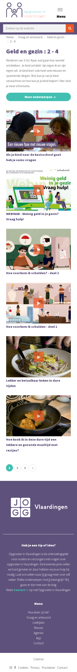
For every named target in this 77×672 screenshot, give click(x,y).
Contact (19, 590)
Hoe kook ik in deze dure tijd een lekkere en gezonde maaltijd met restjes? (32, 444)
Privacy (35, 668)
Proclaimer (48, 668)
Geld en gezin (55, 37)
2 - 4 (12, 41)
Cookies (23, 668)
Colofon (38, 659)
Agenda (38, 633)
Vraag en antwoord (30, 37)
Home (10, 37)
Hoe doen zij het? (38, 612)
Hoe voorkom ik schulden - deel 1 (31, 326)
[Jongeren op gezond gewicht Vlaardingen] (38, 507)
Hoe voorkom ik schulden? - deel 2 (32, 273)
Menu (61, 16)
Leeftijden (39, 623)
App (38, 638)
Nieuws (38, 628)
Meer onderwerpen (38, 97)
